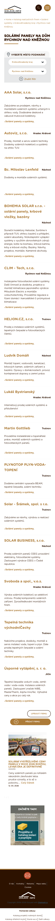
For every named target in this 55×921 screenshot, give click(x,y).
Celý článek (27, 783)
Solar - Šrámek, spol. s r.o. (26, 504)
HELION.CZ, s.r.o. (19, 319)
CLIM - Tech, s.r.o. (19, 268)
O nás (11, 884)
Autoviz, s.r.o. (16, 133)
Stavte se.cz (32, 919)
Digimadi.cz (43, 902)
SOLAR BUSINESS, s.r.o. (24, 540)
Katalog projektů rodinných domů (27, 915)
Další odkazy (44, 919)
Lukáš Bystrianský (19, 392)
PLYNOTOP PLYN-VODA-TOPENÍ (25, 467)
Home (8, 20)
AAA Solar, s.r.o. (17, 92)
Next (42, 833)
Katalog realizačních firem (26, 20)
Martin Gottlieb (17, 428)
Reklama (30, 884)
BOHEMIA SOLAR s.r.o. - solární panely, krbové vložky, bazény (24, 211)
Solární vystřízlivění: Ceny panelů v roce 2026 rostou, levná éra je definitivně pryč (27, 764)
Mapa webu (41, 884)
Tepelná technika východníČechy (18, 625)
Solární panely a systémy (19, 121)
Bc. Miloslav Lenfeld (21, 169)
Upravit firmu (39, 714)
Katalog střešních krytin (15, 919)
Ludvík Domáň (16, 355)
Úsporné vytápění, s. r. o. (25, 668)
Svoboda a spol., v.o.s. (23, 581)
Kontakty (20, 884)
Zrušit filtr (30, 79)
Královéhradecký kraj (24, 23)
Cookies (28, 887)
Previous (13, 833)
